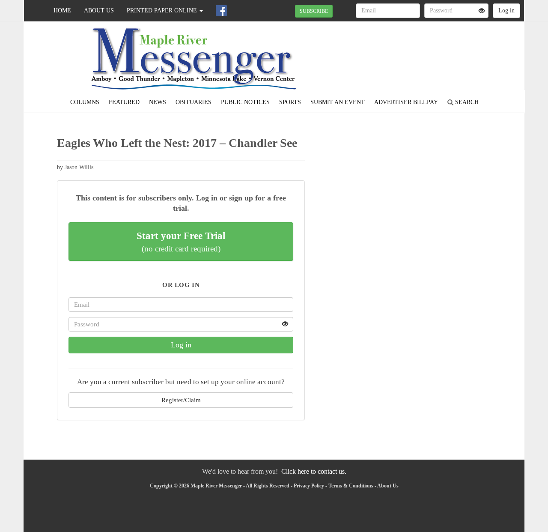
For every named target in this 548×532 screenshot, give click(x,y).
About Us (99, 10)
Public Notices (245, 102)
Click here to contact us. (313, 471)
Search (466, 102)
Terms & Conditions (350, 486)
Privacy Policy (309, 486)
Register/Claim (181, 399)
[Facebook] (221, 10)
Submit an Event (337, 102)
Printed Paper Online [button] (163, 10)
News (157, 102)
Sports (290, 102)
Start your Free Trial (181, 241)
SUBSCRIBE (314, 11)
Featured (124, 102)
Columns (84, 102)
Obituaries (193, 102)
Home (62, 10)
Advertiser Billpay (406, 102)
